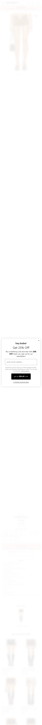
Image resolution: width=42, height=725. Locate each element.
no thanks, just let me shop (21, 382)
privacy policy (25, 371)
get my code (21, 376)
